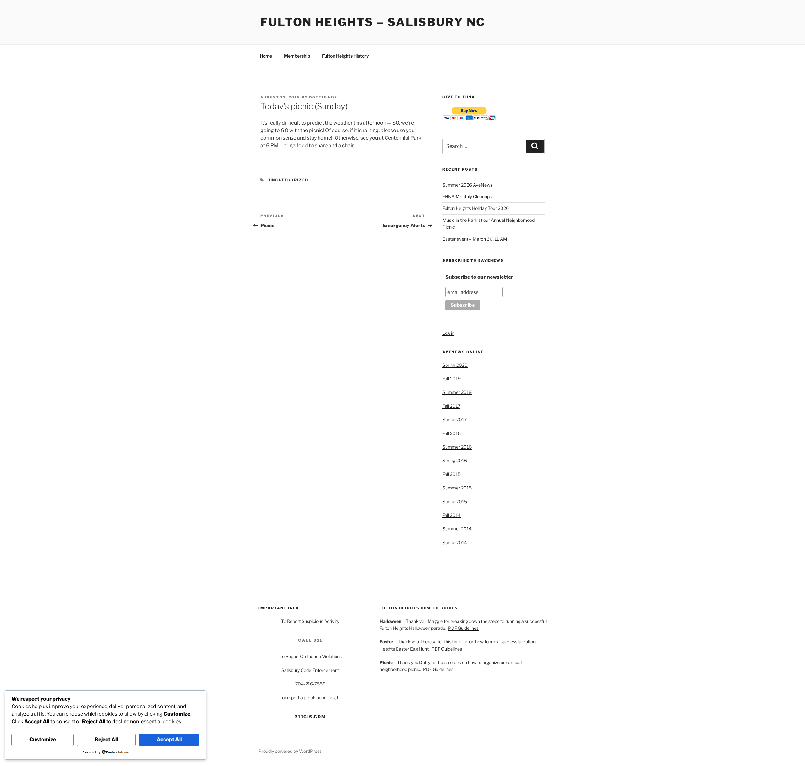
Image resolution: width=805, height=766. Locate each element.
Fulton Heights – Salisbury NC (372, 22)
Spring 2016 (454, 460)
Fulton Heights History (345, 56)
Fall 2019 (451, 378)
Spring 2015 (454, 501)
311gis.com (310, 716)
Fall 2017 (451, 406)
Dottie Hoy (323, 97)
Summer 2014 (457, 528)
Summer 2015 (457, 487)
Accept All (169, 739)
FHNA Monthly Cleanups (467, 196)
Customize (42, 739)
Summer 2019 (457, 392)
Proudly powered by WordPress (290, 751)
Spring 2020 (455, 365)
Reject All (106, 739)
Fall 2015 (451, 474)
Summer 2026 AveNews (467, 184)
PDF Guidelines (463, 628)
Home (266, 56)
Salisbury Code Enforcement (310, 670)
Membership (297, 56)
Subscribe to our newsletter (479, 277)
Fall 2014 (451, 515)
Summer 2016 (457, 447)
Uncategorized (288, 180)
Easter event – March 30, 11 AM (474, 239)
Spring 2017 (454, 419)
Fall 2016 (451, 433)
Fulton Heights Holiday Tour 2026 (475, 208)
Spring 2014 (454, 542)
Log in (448, 333)
